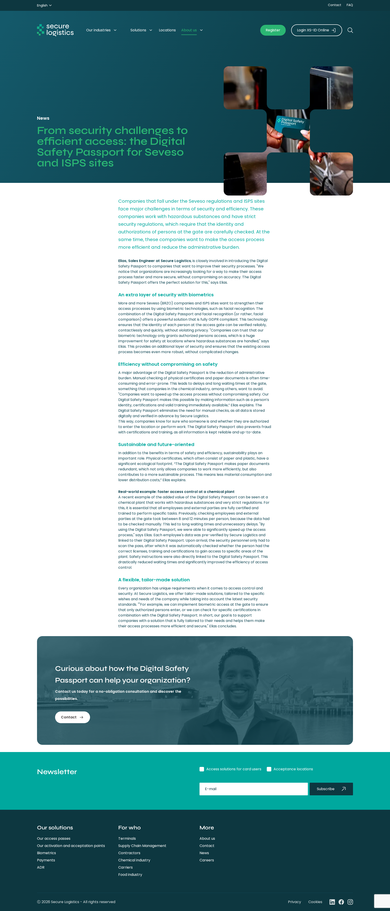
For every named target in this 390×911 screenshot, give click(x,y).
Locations (167, 30)
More (207, 827)
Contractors (129, 853)
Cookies (315, 901)
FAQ (350, 5)
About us (189, 30)
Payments (46, 860)
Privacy (294, 901)
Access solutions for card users (233, 769)
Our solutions (55, 827)
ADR (40, 867)
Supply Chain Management (142, 845)
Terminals (127, 838)
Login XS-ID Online (313, 30)
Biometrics (46, 853)
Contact (334, 5)
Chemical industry (134, 860)
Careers (207, 860)
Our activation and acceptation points (71, 845)
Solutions (138, 30)
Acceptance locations (293, 769)
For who (129, 827)
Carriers (125, 867)
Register (273, 30)
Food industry (130, 874)
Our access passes (53, 838)
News (204, 853)
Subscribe (325, 788)
